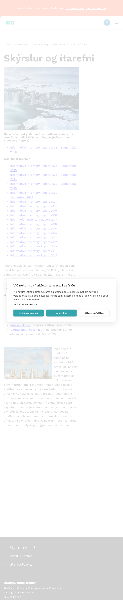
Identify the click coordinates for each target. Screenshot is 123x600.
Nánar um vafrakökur (25, 303)
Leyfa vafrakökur (28, 313)
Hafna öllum (61, 313)
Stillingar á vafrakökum (94, 313)
